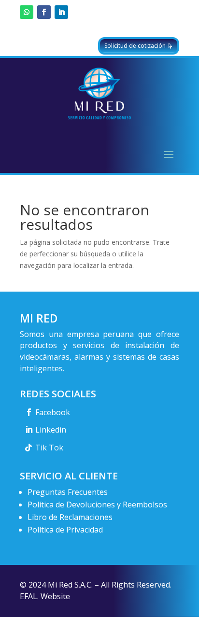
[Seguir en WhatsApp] (26, 12)
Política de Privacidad (65, 529)
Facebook (52, 412)
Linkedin (50, 429)
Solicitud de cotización (135, 46)
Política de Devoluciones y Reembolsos (97, 504)
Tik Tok (49, 447)
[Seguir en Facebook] (44, 12)
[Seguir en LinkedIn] (61, 12)
